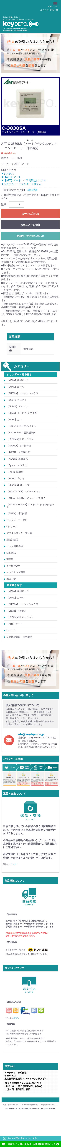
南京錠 (9, 559)
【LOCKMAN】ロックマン (20, 439)
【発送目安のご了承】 (13, 190)
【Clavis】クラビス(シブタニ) (22, 413)
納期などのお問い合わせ (30, 236)
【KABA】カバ (14, 419)
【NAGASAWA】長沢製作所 (21, 432)
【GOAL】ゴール (15, 387)
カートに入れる (30, 213)
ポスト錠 (11, 579)
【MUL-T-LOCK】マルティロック (23, 491)
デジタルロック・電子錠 (19, 533)
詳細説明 (33, 190)
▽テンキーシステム (30, 184)
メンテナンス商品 (15, 572)
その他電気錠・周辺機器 (19, 637)
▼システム (7, 173)
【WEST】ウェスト (16, 400)
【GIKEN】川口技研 (16, 513)
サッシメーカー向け (17, 520)
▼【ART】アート (11, 177)
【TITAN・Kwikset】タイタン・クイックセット (30, 505)
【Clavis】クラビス (16, 610)
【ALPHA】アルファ (17, 406)
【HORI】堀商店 (14, 472)
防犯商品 (11, 552)
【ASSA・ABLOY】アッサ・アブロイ (25, 498)
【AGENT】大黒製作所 (18, 452)
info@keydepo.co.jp (31, 734)
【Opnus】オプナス (16, 465)
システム (11, 630)
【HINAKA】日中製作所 (18, 445)
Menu (56, 1)
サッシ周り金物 (14, 546)
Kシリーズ (11, 526)
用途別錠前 (12, 539)
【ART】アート (14, 623)
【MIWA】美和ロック (17, 380)
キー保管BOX (13, 566)
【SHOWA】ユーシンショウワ (22, 393)
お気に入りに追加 (30, 224)
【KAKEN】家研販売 (17, 459)
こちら (13, 864)
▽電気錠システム (36, 180)
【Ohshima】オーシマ (18, 485)
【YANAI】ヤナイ (15, 478)
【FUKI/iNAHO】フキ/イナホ (21, 426)
